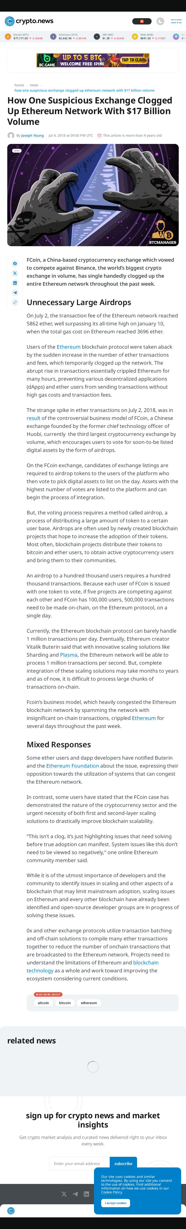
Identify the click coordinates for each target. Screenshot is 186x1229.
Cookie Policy (111, 1192)
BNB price (149, 36)
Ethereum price (68, 36)
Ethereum (144, 718)
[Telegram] (76, 1194)
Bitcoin (64, 1003)
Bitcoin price (24, 36)
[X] (65, 1194)
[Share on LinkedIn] (15, 283)
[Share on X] (15, 273)
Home (19, 85)
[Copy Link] (15, 302)
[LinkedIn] (87, 1194)
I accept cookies (115, 1203)
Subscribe (123, 1163)
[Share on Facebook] (15, 263)
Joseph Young (32, 135)
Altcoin (43, 1003)
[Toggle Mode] (160, 21)
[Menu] (176, 21)
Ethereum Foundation (72, 765)
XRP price (109, 36)
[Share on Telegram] (15, 292)
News (34, 85)
